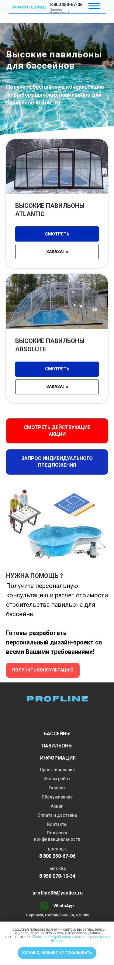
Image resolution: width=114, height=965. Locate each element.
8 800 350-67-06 (66, 4)
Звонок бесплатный (59, 11)
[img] (29, 7)
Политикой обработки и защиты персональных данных (71, 939)
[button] (57, 622)
